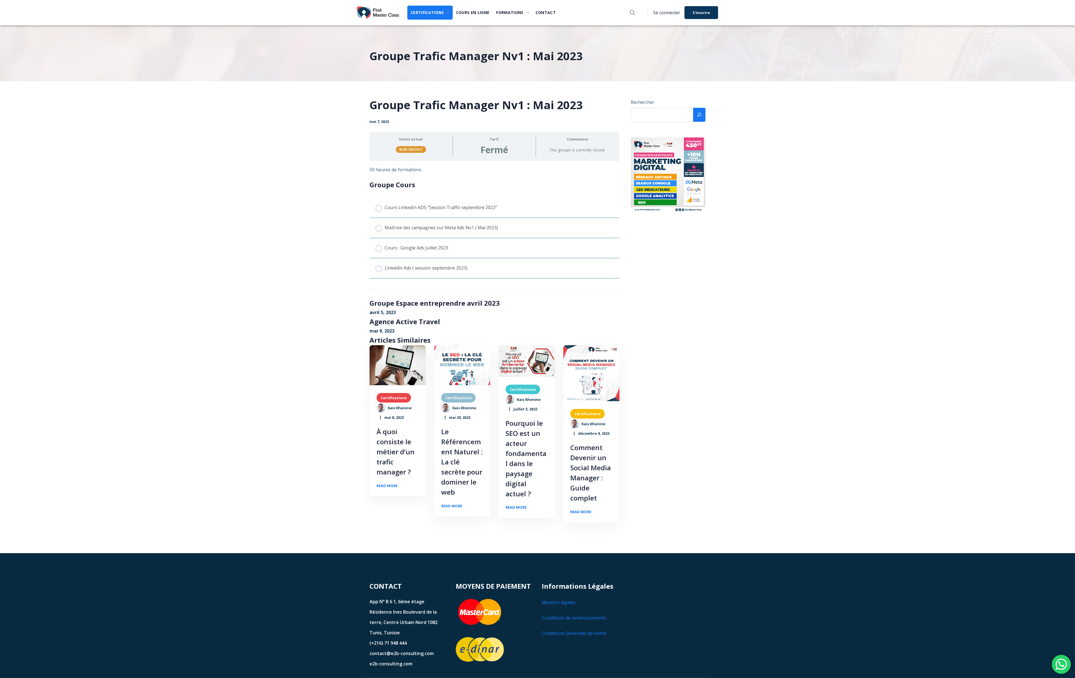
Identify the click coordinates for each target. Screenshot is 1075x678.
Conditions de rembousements (574, 618)
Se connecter (666, 13)
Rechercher (643, 102)
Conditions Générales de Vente (574, 633)
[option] (398, 365)
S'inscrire (701, 12)
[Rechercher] (699, 115)
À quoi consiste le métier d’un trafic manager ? (396, 451)
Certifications (394, 397)
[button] (632, 12)
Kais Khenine (400, 407)
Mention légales (559, 602)
